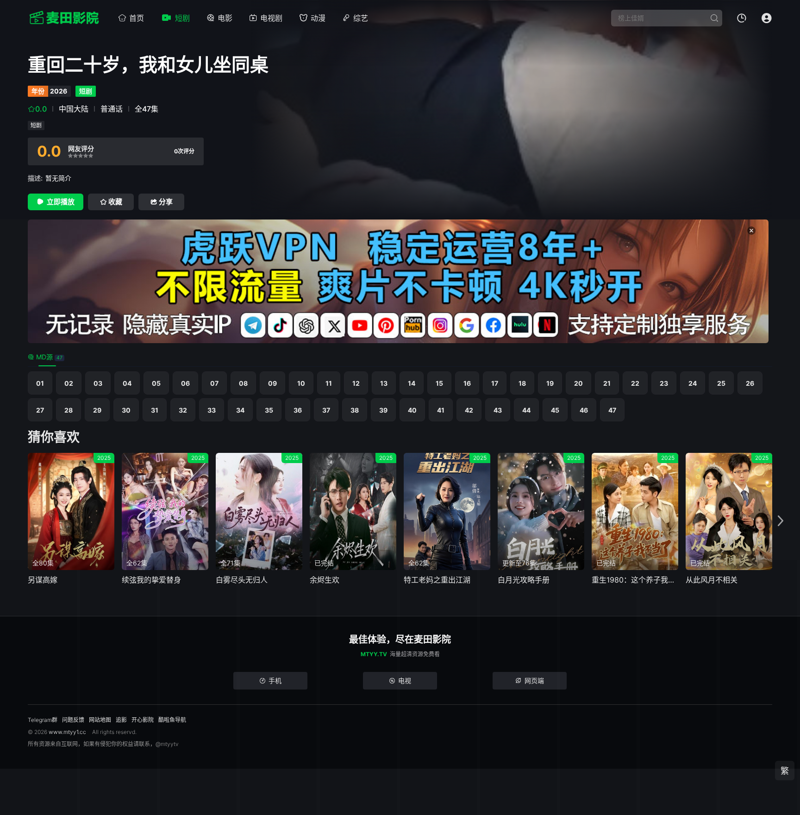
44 (526, 410)
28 (68, 410)
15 (439, 383)
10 (301, 383)
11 (328, 383)
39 (383, 410)
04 (127, 383)
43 (498, 410)
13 (384, 383)
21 (607, 383)
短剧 (182, 18)
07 (214, 383)
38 (354, 410)
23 (664, 383)
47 (612, 410)
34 (240, 410)
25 (721, 383)
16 (467, 383)
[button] (780, 521)
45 (555, 410)
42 (469, 410)
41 (440, 410)
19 (550, 383)
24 (692, 383)
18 (522, 383)
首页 (136, 18)
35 (269, 410)
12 (356, 383)
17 (494, 383)
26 (750, 383)
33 (211, 410)
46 (584, 410)
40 (412, 410)
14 (411, 383)
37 (326, 410)
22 (635, 383)
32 (183, 410)
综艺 (360, 18)
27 (40, 410)
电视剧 (271, 18)
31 (154, 410)
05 (156, 383)
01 (40, 383)
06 (185, 383)
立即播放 (61, 201)
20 (578, 383)
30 (126, 410)
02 (68, 383)
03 (98, 383)
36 (298, 410)
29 (97, 410)
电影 (225, 18)
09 (272, 383)
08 (243, 383)
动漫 (318, 18)
